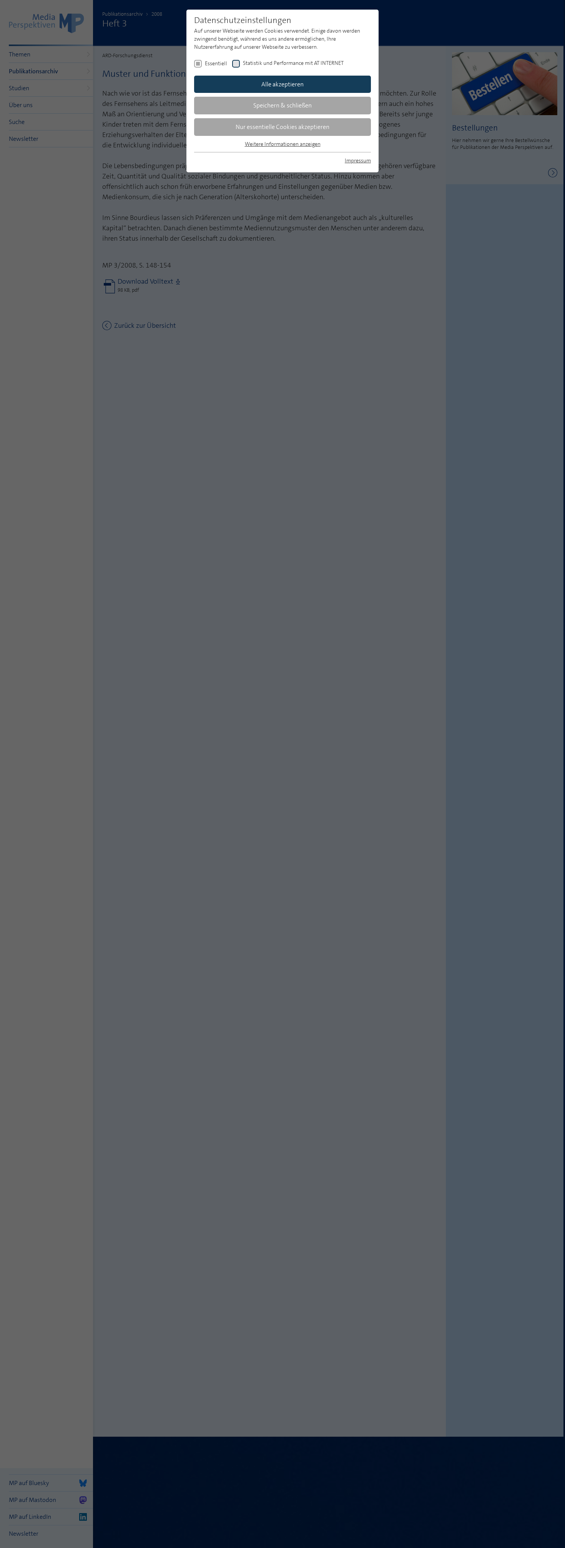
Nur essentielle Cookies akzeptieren (282, 127)
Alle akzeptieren (282, 84)
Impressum (358, 160)
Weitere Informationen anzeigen (283, 143)
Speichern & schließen (282, 105)
